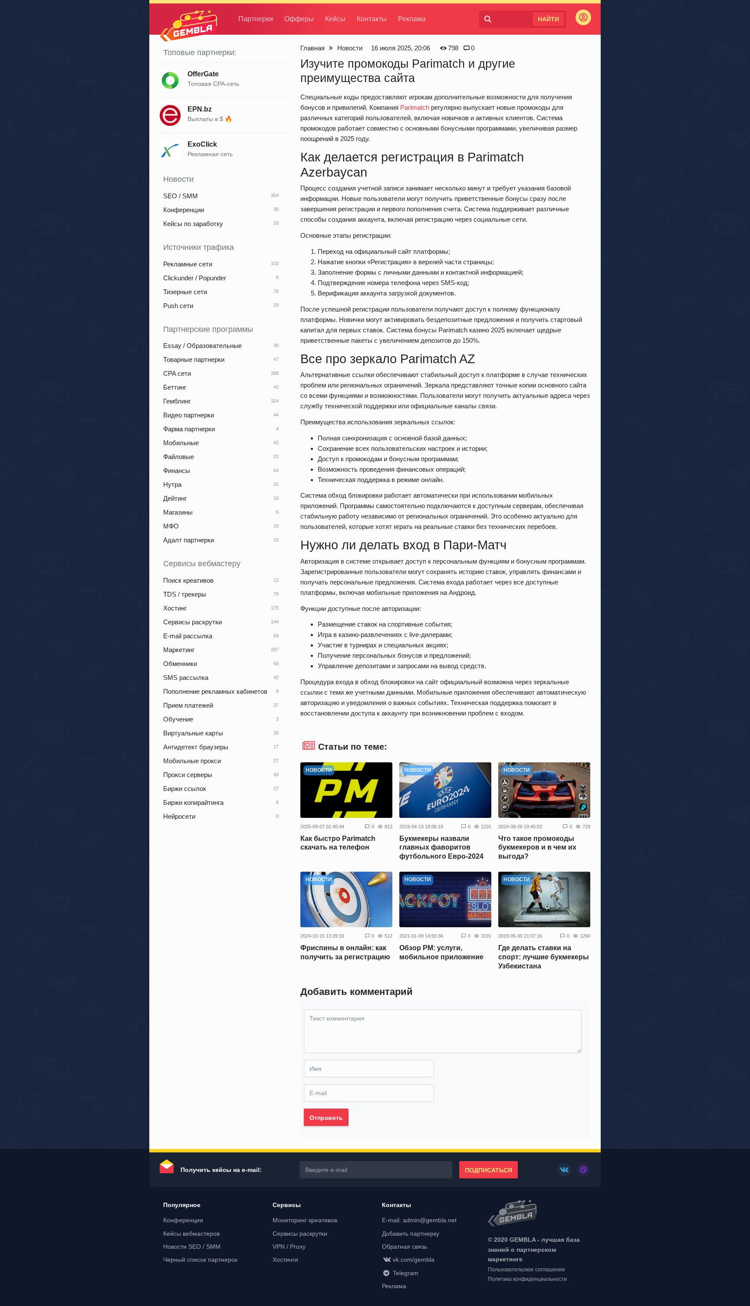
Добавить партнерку (410, 1233)
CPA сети (177, 373)
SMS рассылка (185, 677)
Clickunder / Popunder (194, 278)
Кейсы (335, 19)
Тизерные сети (185, 291)
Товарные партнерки (193, 359)
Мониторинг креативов (305, 1220)
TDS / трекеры (184, 594)
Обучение (178, 719)
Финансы (176, 470)
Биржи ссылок (184, 788)
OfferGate (203, 74)
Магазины (178, 512)
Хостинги (285, 1259)
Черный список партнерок (200, 1259)
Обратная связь (404, 1246)
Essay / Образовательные (202, 345)
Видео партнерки (188, 415)
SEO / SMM (180, 196)
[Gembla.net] (539, 1214)
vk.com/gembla (413, 1259)
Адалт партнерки (188, 540)
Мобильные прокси (192, 761)
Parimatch (414, 107)
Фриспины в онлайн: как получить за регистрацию (345, 952)
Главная (312, 48)
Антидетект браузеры (195, 747)
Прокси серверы (187, 774)
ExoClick (202, 144)
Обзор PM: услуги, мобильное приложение (441, 952)
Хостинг (175, 608)
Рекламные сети (187, 264)
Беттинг (174, 387)
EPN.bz (200, 109)
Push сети (178, 305)
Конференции (183, 209)
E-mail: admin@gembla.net (419, 1220)
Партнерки (255, 19)
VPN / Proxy (289, 1246)
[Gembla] (188, 26)
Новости (349, 48)
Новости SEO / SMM (191, 1246)
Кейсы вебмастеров (191, 1233)
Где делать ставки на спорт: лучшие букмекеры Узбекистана (543, 957)
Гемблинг (177, 401)
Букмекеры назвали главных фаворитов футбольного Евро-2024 (441, 847)
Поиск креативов (188, 580)
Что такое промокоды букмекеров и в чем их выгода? (537, 847)
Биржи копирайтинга (193, 802)
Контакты (372, 19)
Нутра (172, 484)
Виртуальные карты (193, 733)
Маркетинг (178, 649)
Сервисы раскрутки (192, 622)
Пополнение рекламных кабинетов (215, 691)
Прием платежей (188, 705)
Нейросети (179, 816)
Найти (548, 19)
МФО (171, 526)
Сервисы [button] (287, 1204)
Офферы (299, 19)
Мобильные (181, 442)
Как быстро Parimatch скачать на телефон (337, 843)
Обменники (180, 663)
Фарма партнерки (189, 429)
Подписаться (488, 1170)
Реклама (412, 19)
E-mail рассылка (187, 636)
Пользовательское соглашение (526, 1270)
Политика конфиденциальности (527, 1279)
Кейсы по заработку (193, 223)
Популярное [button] (182, 1204)
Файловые (178, 456)
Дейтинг (175, 498)
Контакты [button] (396, 1204)
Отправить (326, 1117)
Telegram (405, 1273)
